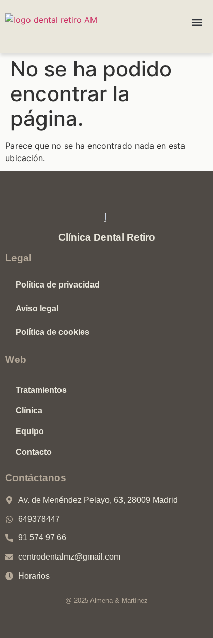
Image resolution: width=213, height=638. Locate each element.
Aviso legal (37, 308)
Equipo (30, 431)
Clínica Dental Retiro (106, 237)
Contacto (34, 452)
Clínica (29, 410)
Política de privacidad (58, 284)
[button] (197, 21)
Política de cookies (52, 332)
